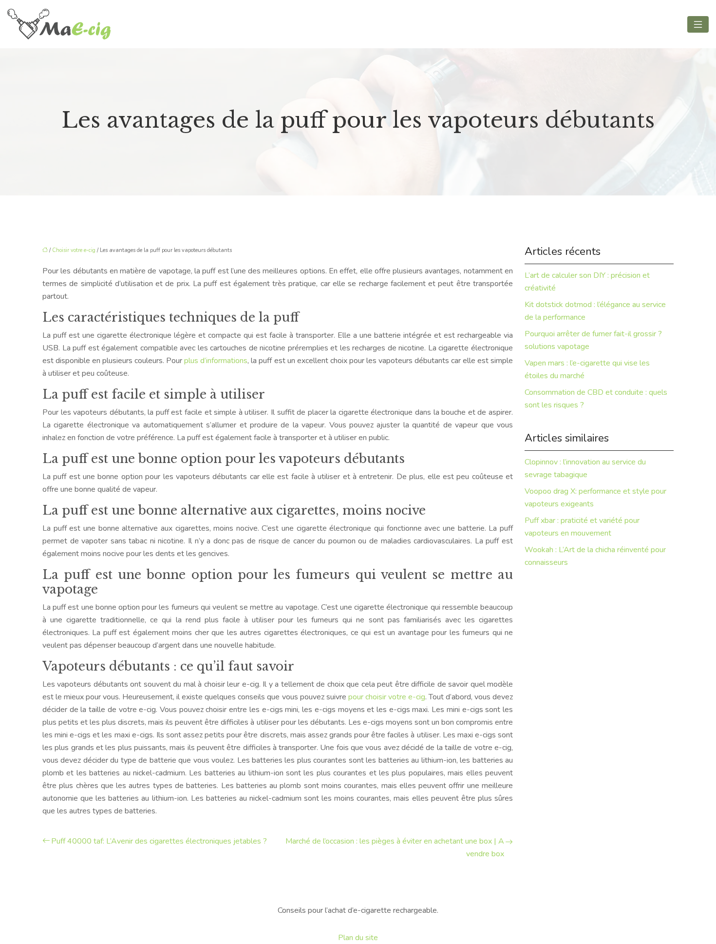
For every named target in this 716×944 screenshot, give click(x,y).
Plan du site (358, 937)
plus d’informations (215, 360)
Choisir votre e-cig (73, 250)
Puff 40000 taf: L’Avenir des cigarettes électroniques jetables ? (159, 841)
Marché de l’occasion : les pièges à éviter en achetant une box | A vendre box (394, 847)
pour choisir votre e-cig (386, 697)
